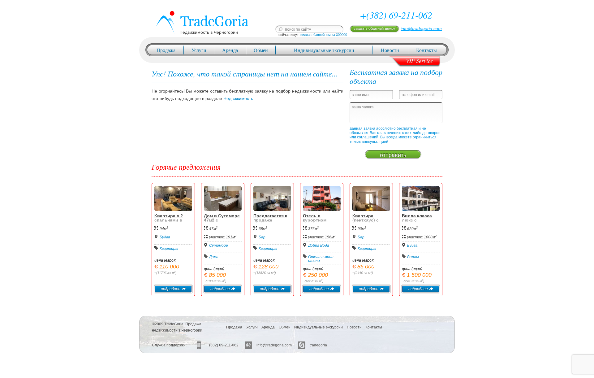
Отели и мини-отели (321, 259)
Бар (262, 237)
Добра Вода (318, 245)
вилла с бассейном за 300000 (323, 35)
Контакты (426, 50)
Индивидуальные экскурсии (324, 50)
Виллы (413, 257)
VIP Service (419, 60)
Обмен (261, 50)
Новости (390, 50)
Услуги (199, 50)
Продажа (166, 50)
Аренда (230, 50)
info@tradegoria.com (421, 28)
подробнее (170, 289)
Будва (165, 237)
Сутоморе (218, 245)
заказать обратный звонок (374, 28)
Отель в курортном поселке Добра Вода (319, 222)
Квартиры (169, 248)
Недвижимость (238, 98)
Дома (213, 257)
